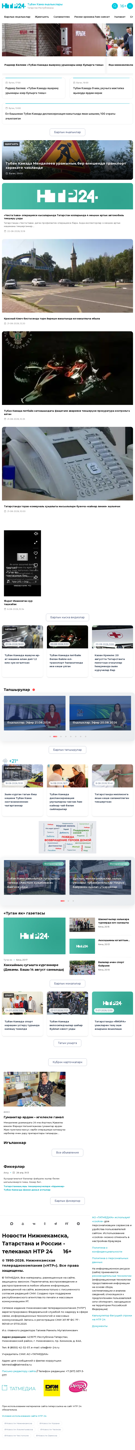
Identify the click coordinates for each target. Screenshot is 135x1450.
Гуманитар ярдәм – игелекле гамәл (34, 1117)
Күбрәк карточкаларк (67, 1062)
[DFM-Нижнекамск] (52, 1388)
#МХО (7, 1112)
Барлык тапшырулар (67, 749)
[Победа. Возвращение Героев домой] (67, 837)
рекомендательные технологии (111, 1275)
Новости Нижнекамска (19, 1423)
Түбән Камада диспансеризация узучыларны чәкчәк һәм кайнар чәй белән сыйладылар (66, 802)
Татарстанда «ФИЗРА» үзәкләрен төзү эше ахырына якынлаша (110, 1025)
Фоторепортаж (53, 863)
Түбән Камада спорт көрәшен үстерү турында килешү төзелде (22, 1025)
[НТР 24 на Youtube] (23, 1223)
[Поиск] (115, 6)
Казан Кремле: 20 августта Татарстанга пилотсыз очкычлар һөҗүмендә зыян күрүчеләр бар (110, 663)
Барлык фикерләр (67, 1200)
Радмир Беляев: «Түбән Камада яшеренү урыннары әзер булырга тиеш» (54, 64)
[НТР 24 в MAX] (11, 1223)
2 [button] (54, 736)
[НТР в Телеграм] (55, 1223)
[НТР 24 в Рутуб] (66, 1223)
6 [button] (75, 736)
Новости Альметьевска (19, 1429)
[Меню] (130, 6)
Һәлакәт (119, 16)
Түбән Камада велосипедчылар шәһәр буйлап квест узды (66, 1025)
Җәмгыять (42, 16)
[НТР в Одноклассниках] (45, 1223)
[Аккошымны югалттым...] (82, 946)
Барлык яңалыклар (17, 16)
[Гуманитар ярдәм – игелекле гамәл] (35, 1089)
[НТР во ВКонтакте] (34, 1223)
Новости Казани (50, 1423)
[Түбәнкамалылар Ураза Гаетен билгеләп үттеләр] (100, 877)
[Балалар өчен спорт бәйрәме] (82, 968)
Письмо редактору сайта (19, 1371)
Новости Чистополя (17, 1435)
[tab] (64, 52)
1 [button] (50, 736)
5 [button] (70, 736)
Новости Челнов (51, 1429)
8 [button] (85, 736)
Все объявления (67, 1152)
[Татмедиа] (19, 1388)
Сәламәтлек (62, 16)
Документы (100, 1326)
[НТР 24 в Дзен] (78, 1223)
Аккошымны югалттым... (114, 940)
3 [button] (59, 736)
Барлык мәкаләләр (67, 983)
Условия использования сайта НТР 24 (24, 1416)
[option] (17, 17)
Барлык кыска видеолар (67, 617)
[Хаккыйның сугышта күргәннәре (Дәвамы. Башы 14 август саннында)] (35, 936)
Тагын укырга (67, 1043)
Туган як (8, 960)
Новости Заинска (47, 1435)
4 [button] (65, 736)
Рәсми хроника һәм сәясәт (92, 16)
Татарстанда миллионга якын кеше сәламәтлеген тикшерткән (112, 798)
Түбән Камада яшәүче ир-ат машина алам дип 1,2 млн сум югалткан (22, 659)
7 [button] (80, 736)
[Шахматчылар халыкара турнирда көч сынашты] (82, 925)
